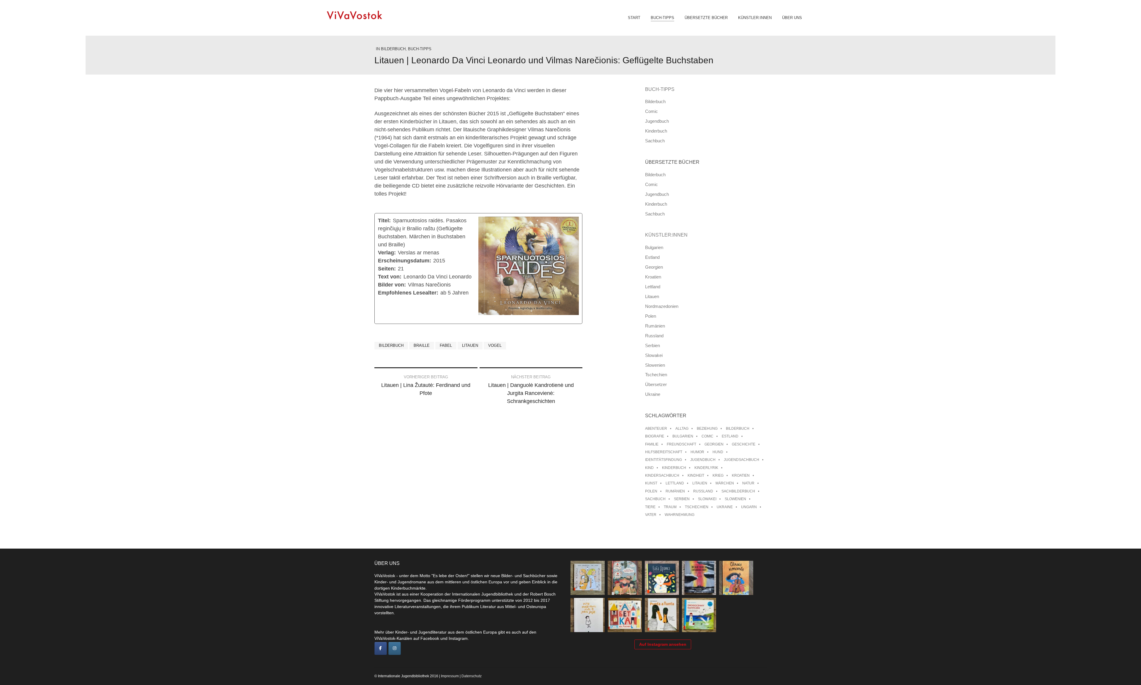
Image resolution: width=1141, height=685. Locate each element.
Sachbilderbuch (738, 491)
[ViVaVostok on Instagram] (394, 648)
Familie (651, 444)
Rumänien (655, 325)
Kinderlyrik (706, 468)
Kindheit (696, 475)
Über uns (792, 18)
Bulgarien (654, 247)
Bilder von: (392, 285)
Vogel (495, 345)
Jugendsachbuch (741, 460)
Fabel (446, 345)
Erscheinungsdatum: (404, 261)
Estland (652, 257)
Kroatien (653, 276)
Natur (748, 483)
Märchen (725, 483)
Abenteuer (656, 428)
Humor (697, 452)
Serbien (652, 345)
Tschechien (656, 374)
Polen (650, 316)
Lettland (652, 286)
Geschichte (743, 444)
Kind (649, 468)
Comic (651, 111)
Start (634, 18)
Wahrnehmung (679, 515)
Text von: (389, 277)
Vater (650, 515)
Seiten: (387, 269)
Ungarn (749, 507)
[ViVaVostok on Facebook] (380, 648)
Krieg (718, 475)
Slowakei (654, 355)
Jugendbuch (657, 121)
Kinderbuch (656, 130)
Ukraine (652, 394)
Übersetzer (656, 384)
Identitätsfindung (663, 460)
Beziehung (707, 428)
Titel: (384, 220)
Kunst (651, 483)
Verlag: (387, 253)
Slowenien (655, 365)
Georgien (654, 267)
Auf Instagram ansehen (662, 644)
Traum (670, 507)
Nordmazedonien (661, 306)
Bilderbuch (393, 49)
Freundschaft (681, 444)
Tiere (650, 507)
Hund (718, 452)
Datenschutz (471, 676)
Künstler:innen (755, 18)
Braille (422, 345)
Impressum (450, 676)
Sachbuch (655, 140)
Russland (654, 335)
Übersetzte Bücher (706, 18)
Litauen (470, 345)
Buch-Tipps (662, 18)
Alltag (681, 428)
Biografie (654, 436)
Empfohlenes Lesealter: (408, 293)
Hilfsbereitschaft (663, 452)
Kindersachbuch (662, 475)
